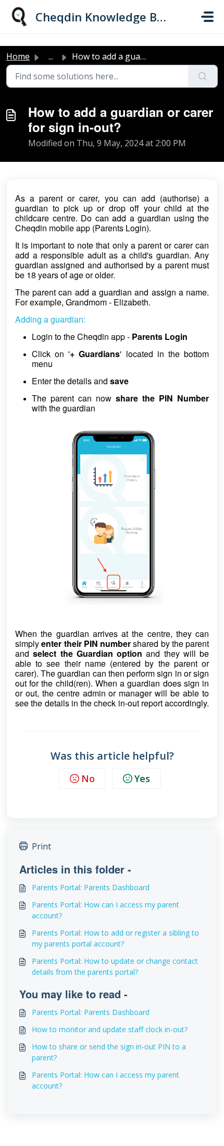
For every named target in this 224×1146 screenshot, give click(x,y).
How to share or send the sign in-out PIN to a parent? (109, 1052)
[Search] (203, 76)
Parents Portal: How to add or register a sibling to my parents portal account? (115, 938)
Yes (142, 778)
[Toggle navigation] (207, 16)
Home (18, 56)
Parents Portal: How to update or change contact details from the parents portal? (115, 966)
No (88, 778)
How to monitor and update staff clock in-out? (110, 1029)
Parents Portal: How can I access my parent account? (105, 910)
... (50, 56)
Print (41, 846)
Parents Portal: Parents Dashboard (91, 887)
